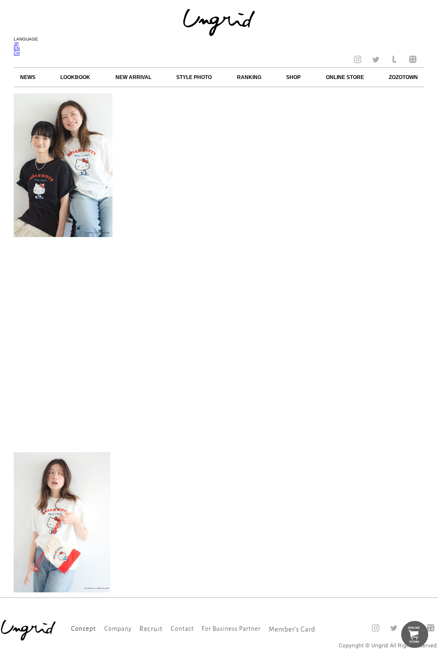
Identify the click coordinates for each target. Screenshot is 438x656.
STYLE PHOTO (194, 77)
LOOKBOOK (75, 77)
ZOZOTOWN (403, 77)
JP (16, 43)
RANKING (249, 77)
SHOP (293, 77)
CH (17, 53)
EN (17, 48)
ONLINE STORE (345, 77)
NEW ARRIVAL (133, 77)
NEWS (28, 77)
